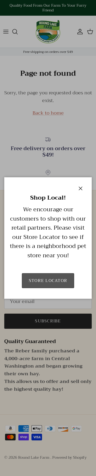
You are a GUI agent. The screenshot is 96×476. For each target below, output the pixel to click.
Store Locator (48, 280)
